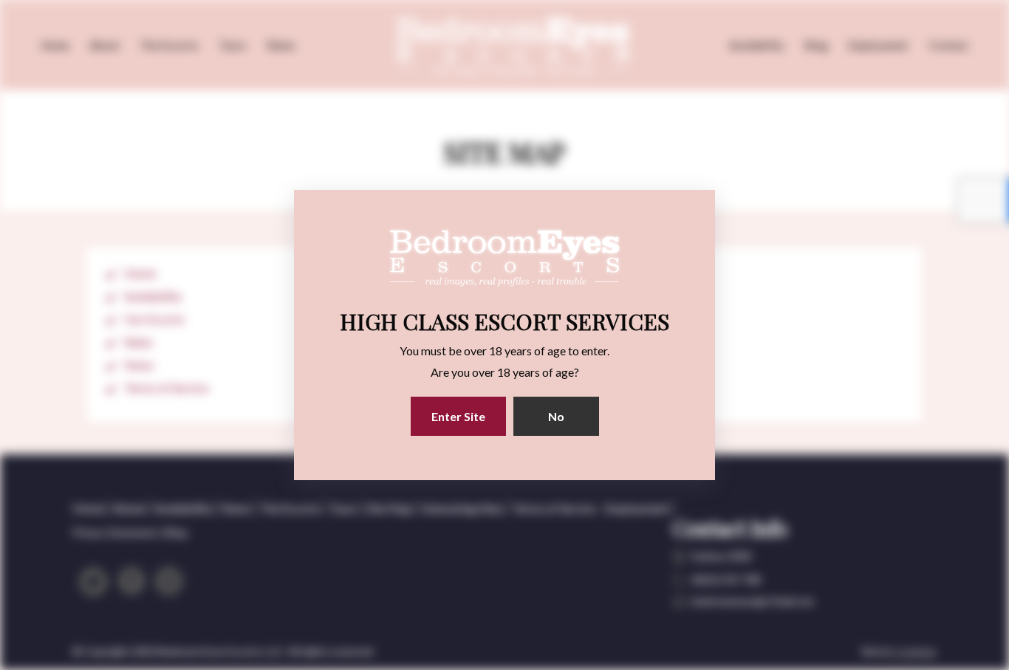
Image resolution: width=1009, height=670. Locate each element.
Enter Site (458, 416)
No (556, 416)
